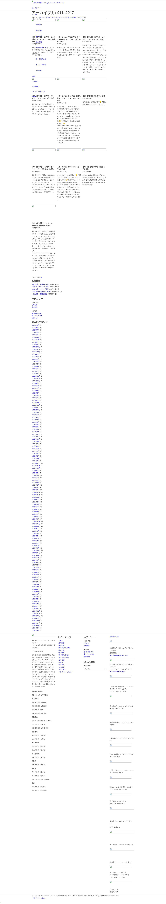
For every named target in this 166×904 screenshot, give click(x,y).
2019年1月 (35, 519)
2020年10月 (36, 468)
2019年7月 (35, 504)
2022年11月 (36, 407)
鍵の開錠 (61, 643)
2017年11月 (36, 553)
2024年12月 (36, 347)
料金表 (60, 662)
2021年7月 (35, 446)
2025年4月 (35, 337)
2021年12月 (36, 434)
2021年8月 (35, 444)
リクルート (62, 669)
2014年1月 (35, 608)
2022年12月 (36, 405)
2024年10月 (36, 352)
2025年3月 (35, 340)
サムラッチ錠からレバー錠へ (41, 291)
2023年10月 (36, 381)
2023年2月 (35, 400)
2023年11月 (36, 378)
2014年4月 (35, 604)
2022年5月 (35, 422)
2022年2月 (35, 429)
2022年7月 (35, 417)
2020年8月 (35, 473)
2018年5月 (35, 538)
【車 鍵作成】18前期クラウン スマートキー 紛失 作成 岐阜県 (43, 168)
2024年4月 (35, 366)
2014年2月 (35, 606)
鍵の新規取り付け (64, 648)
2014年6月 (35, 599)
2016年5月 (35, 579)
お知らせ (34, 305)
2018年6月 (35, 536)
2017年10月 (36, 555)
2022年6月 (35, 419)
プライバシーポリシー (65, 672)
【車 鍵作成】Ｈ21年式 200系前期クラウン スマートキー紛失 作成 (43, 39)
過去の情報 (87, 666)
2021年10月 (36, 439)
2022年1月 (35, 432)
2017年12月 (36, 550)
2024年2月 (35, 371)
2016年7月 (35, 574)
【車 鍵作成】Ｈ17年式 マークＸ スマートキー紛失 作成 (93, 38)
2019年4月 (35, 511)
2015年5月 (35, 582)
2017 (80, 17)
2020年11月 (36, 466)
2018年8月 (35, 531)
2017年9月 (35, 558)
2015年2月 (35, 584)
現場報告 (34, 307)
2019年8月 (35, 502)
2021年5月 (35, 451)
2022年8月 (35, 415)
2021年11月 (36, 436)
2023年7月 (35, 388)
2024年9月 (35, 354)
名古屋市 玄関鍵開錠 (39, 294)
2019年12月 (36, 492)
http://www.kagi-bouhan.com (119, 655)
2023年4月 (35, 395)
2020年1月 (35, 490)
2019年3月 (35, 514)
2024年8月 (35, 356)
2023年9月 (35, 383)
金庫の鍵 (34, 318)
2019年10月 (36, 497)
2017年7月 (35, 562)
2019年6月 (35, 507)
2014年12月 (36, 589)
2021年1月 (35, 461)
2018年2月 (35, 545)
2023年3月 (35, 398)
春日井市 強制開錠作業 (40, 284)
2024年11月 (36, 349)
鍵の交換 (61, 650)
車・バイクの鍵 (37, 315)
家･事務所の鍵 (36, 313)
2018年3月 (35, 543)
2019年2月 (35, 516)
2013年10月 (36, 616)
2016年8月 (35, 572)
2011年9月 (35, 628)
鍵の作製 (61, 645)
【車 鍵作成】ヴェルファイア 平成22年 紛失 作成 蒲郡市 (43, 224)
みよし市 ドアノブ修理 (40, 289)
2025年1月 (35, 344)
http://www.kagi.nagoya (117, 671)
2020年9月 (35, 470)
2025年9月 (35, 325)
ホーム (40, 17)
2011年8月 (35, 630)
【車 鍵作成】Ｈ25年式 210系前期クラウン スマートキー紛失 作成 (69, 98)
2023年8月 (35, 386)
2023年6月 (35, 390)
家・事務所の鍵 (63, 655)
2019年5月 (35, 509)
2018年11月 (36, 524)
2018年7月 (35, 533)
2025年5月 (35, 335)
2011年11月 (36, 623)
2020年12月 (36, 463)
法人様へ (61, 664)
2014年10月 (36, 591)
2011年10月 (36, 625)
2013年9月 (35, 618)
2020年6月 (35, 478)
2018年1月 (35, 548)
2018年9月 (35, 528)
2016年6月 (35, 577)
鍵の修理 (61, 652)
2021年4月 (35, 453)
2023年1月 (35, 403)
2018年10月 (36, 526)
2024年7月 (35, 359)
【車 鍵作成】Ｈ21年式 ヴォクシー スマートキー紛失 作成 (43, 97)
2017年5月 (35, 567)
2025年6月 (35, 332)
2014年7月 (35, 596)
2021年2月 (35, 458)
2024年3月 (35, 369)
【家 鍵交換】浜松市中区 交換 (93, 96)
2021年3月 (35, 456)
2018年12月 (36, 521)
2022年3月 (35, 427)
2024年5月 (35, 364)
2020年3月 (35, 485)
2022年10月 (36, 410)
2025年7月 (35, 330)
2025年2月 (35, 342)
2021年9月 (35, 441)
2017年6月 (35, 565)
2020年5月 (35, 480)
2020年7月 (35, 475)
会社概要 (61, 667)
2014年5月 (35, 601)
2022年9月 (35, 412)
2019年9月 (35, 499)
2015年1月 (35, 587)
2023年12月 (36, 376)
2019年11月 (36, 495)
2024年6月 (35, 361)
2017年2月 (35, 570)
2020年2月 (35, 487)
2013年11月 (36, 613)
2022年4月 (35, 424)
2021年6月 (35, 449)
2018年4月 (35, 541)
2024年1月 (35, 373)
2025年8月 (35, 327)
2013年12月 (36, 611)
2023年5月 (35, 393)
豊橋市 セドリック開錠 (40, 286)
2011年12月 (36, 621)
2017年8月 (35, 560)
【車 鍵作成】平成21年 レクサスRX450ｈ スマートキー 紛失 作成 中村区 (69, 39)
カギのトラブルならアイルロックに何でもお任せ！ (61, 17)
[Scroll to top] (0, 903)
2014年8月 (35, 594)
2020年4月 (35, 482)
